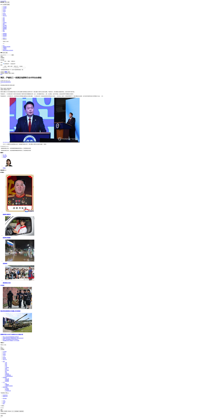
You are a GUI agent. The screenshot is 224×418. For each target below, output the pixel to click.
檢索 (1, 56)
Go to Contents (3, 0)
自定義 (21, 66)
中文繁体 (5, 351)
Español (4, 357)
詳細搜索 (2, 57)
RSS (3, 45)
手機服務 (5, 47)
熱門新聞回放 (8, 375)
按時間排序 (6, 63)
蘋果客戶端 (5, 396)
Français (4, 358)
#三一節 (4, 154)
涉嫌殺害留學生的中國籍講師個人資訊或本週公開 (13, 338)
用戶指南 (7, 389)
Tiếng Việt (5, 359)
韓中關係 (5, 25)
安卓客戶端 (5, 395)
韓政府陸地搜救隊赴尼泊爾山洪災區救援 (10, 311)
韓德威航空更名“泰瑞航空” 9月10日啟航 (11, 340)
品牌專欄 (5, 377)
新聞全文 (13, 61)
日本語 (4, 355)
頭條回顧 (5, 33)
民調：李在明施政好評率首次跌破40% (10, 339)
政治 (4, 19)
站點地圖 (5, 398)
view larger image (6, 142)
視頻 (4, 31)
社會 (4, 21)
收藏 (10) (4, 38)
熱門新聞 (5, 34)
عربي (4, 356)
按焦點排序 (13, 63)
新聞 (4, 361)
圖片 (4, 30)
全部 (5, 61)
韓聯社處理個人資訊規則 (8, 50)
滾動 (4, 17)
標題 (9, 61)
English (4, 354)
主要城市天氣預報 (6, 46)
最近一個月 (10, 66)
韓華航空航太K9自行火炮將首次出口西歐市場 (11, 334)
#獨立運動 (5, 156)
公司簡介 (5, 49)
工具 (4, 382)
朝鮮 (4, 24)
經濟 (4, 20)
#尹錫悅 (4, 157)
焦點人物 (5, 26)
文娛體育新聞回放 (9, 376)
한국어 (4, 352)
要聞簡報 (5, 28)
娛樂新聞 (5, 35)
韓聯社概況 (5, 387)
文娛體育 (5, 22)
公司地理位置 (8, 390)
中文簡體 (2, 349)
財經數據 (5, 27)
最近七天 (16, 66)
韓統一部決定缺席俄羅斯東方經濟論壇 (11, 336)
